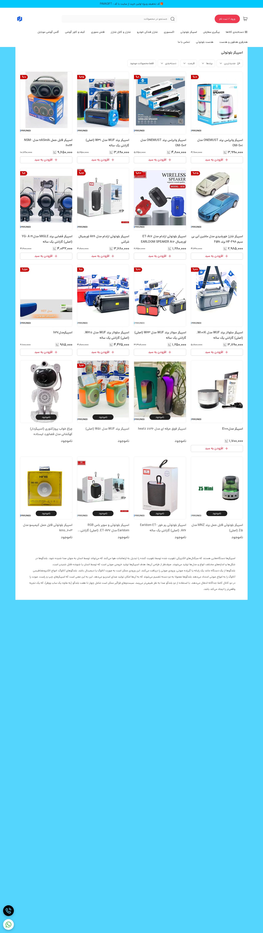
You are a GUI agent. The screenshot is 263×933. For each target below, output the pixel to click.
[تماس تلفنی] (8, 910)
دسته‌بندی (170, 63)
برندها (209, 63)
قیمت (191, 63)
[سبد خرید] (245, 19)
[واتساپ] (8, 924)
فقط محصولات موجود (142, 63)
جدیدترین (229, 63)
